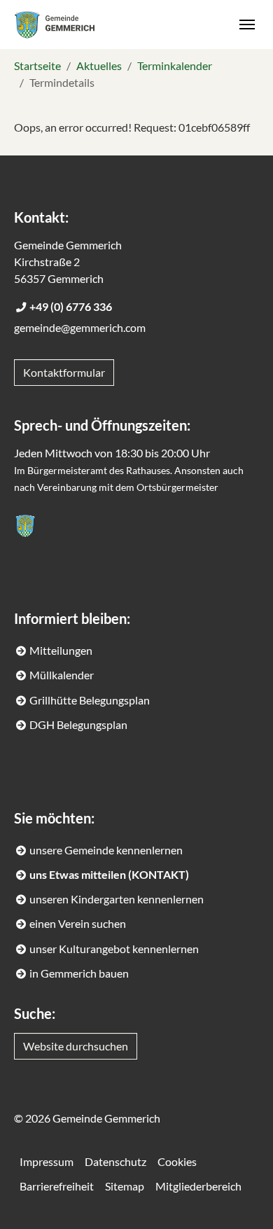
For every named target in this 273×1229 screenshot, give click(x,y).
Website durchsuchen (75, 1046)
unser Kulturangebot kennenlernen (114, 948)
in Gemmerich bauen (79, 973)
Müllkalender (61, 674)
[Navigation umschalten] (247, 24)
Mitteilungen (60, 650)
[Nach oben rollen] (242, 1198)
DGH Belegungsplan (78, 724)
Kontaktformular (64, 372)
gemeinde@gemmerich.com (80, 327)
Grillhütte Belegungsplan (89, 700)
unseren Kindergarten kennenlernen (116, 898)
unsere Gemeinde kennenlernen (106, 849)
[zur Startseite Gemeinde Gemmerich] (25, 526)
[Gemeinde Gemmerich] (54, 24)
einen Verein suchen (77, 923)
